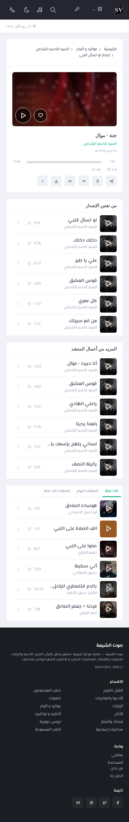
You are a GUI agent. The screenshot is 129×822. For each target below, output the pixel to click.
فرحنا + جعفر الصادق (76, 606)
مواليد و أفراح (86, 49)
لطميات (55, 698)
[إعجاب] (40, 115)
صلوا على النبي (81, 546)
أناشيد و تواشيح (48, 714)
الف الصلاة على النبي (75, 529)
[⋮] (18, 223)
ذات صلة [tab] (111, 491)
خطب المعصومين (47, 691)
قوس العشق (83, 281)
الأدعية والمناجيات (109, 698)
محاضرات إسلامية (109, 730)
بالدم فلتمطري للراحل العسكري (73, 586)
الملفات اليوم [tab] (87, 491)
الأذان (118, 714)
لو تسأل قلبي (82, 220)
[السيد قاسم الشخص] (97, 181)
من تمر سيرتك (83, 321)
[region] (64, 559)
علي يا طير (86, 260)
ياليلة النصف (84, 464)
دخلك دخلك (85, 240)
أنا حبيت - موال (82, 364)
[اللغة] (12, 10)
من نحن (116, 768)
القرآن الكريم (113, 691)
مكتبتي (117, 755)
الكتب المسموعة (48, 730)
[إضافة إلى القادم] (83, 181)
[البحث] (53, 10)
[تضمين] (69, 181)
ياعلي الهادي (83, 404)
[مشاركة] (111, 181)
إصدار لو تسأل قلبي (94, 55)
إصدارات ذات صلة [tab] (57, 491)
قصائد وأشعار (112, 722)
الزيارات (117, 706)
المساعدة (115, 763)
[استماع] (23, 115)
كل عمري (87, 301)
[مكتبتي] (40, 10)
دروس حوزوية (50, 722)
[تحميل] (56, 181)
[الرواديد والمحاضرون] (77, 10)
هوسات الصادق (81, 506)
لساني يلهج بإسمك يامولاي (71, 444)
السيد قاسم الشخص (52, 49)
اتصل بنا (116, 776)
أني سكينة (85, 566)
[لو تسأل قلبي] (42, 181)
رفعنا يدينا (86, 424)
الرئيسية (110, 49)
